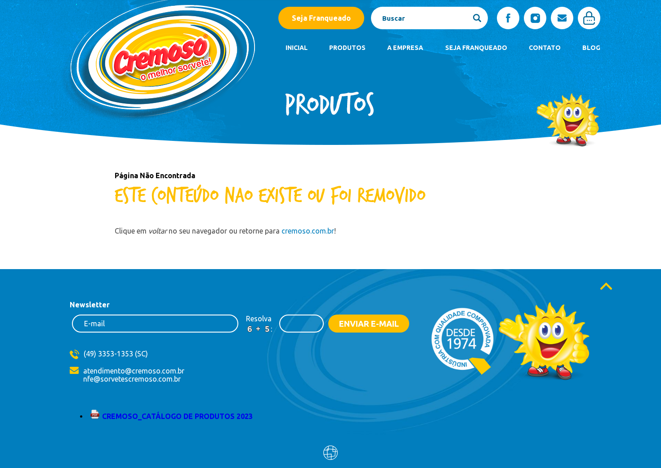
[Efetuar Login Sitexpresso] (292, 455)
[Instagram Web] (535, 18)
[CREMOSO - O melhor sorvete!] (158, 124)
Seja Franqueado (321, 18)
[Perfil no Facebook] (508, 18)
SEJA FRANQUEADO (476, 47)
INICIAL (297, 47)
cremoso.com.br (307, 231)
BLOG (591, 47)
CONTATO (545, 47)
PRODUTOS (347, 47)
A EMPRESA (405, 47)
